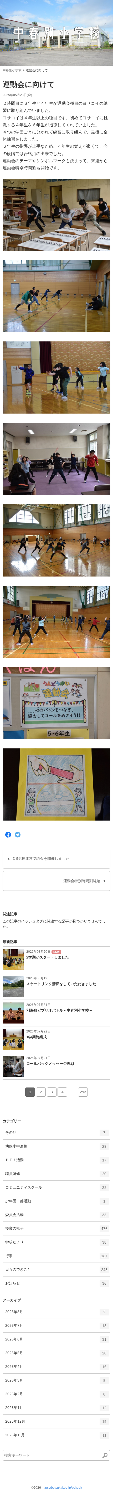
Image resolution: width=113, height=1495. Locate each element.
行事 (56, 1258)
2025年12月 (55, 1423)
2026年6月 (55, 1341)
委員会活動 (55, 1216)
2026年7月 (55, 1327)
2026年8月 (55, 1314)
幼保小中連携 (55, 1148)
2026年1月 (55, 1409)
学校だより (55, 1244)
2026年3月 (55, 1382)
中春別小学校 (12, 70)
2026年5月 (55, 1355)
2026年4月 (55, 1368)
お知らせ (55, 1285)
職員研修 (55, 1175)
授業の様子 (56, 1230)
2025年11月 (55, 1437)
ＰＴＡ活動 (55, 1162)
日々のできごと (56, 1271)
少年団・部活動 (55, 1203)
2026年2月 (55, 1396)
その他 (55, 1134)
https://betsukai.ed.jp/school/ (62, 1487)
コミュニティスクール (55, 1189)
